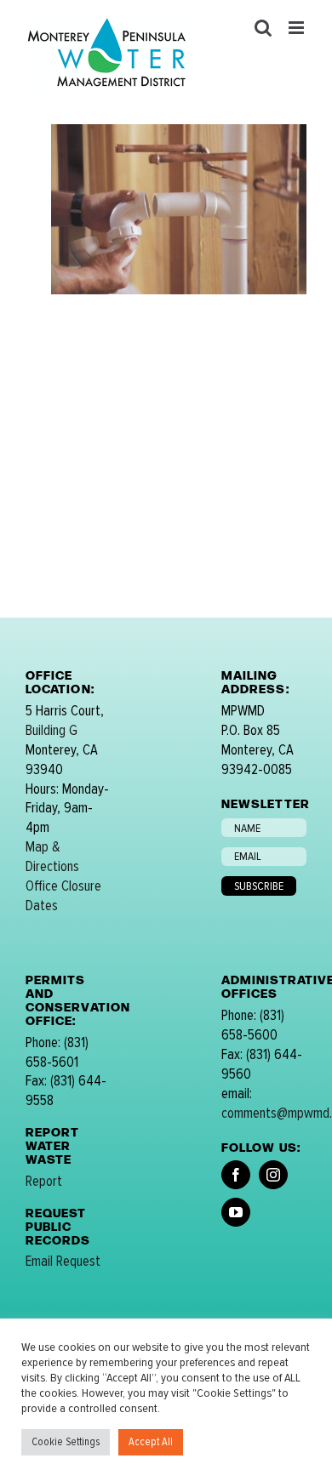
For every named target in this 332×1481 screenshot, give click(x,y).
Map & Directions (52, 856)
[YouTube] (235, 1212)
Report (44, 1181)
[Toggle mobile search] (263, 28)
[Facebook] (235, 1174)
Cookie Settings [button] (65, 1442)
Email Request (63, 1261)
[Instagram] (273, 1174)
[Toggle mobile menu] (297, 28)
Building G (51, 730)
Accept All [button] (151, 1442)
